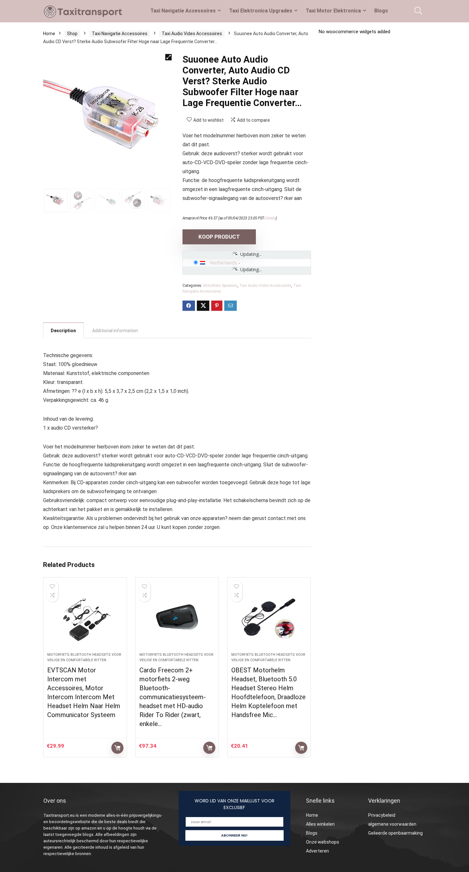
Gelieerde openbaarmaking (395, 833)
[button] (168, 57)
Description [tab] (63, 330)
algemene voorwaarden (392, 824)
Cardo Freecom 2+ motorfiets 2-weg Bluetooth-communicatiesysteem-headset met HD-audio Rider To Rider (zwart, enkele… (172, 697)
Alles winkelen (320, 824)
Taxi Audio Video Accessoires (192, 33)
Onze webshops (322, 842)
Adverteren (317, 850)
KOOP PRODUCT (219, 236)
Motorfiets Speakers (220, 285)
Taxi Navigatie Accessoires (183, 11)
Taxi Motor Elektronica (333, 11)
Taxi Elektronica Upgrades (260, 11)
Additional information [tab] (115, 330)
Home (49, 33)
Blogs (381, 11)
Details (270, 218)
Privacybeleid (381, 815)
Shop (72, 33)
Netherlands (223, 262)
